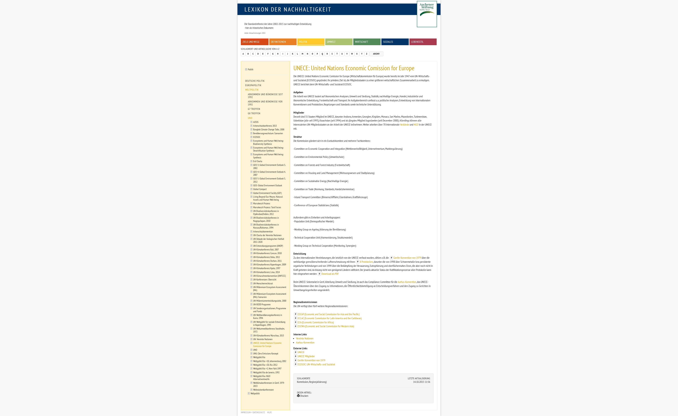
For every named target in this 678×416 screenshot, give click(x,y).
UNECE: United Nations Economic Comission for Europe (267, 344)
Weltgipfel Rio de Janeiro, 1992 (266, 372)
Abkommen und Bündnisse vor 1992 (265, 103)
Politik (303, 41)
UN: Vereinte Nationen (262, 339)
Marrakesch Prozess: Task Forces (267, 207)
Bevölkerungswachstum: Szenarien (268, 133)
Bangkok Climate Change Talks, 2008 (268, 129)
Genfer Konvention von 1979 (407, 257)
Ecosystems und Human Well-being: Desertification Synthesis (268, 149)
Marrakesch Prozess (261, 203)
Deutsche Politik (255, 80)
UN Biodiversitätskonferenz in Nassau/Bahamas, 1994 (266, 226)
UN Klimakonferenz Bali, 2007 (266, 249)
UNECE (301, 352)
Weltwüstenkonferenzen (263, 389)
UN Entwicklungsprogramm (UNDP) (268, 245)
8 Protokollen (366, 261)
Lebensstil (417, 41)
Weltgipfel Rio (259, 357)
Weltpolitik (252, 89)
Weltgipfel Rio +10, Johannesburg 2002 (269, 361)
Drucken (304, 395)
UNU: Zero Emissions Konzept (265, 353)
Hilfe (269, 412)
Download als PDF (330, 273)
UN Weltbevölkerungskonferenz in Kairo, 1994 (267, 316)
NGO (416, 124)
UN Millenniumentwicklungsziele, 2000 (269, 300)
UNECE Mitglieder (306, 356)
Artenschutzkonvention (263, 231)
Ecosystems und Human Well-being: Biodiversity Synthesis (268, 142)
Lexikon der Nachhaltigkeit (288, 9)
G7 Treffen (254, 109)
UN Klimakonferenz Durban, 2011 (267, 260)
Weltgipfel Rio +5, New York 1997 (267, 368)
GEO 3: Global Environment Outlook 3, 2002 (269, 166)
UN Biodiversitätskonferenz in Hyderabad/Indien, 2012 (266, 212)
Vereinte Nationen (304, 338)
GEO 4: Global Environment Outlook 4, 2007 (269, 173)
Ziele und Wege (251, 41)
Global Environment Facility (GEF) (267, 193)
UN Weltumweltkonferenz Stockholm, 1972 (269, 330)
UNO (250, 118)
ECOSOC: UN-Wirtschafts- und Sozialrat (316, 364)
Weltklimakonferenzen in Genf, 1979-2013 (269, 384)
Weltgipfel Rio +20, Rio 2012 (265, 364)
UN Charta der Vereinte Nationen (267, 235)
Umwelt (331, 41)
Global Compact (260, 189)
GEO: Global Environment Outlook (267, 185)
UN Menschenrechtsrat (263, 283)
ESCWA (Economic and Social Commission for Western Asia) (326, 326)
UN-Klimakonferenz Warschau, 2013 (268, 335)
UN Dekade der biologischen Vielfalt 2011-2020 (268, 240)
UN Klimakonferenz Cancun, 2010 (267, 253)
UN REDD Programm (261, 304)
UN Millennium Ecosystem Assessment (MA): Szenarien (269, 295)
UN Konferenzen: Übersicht (264, 279)
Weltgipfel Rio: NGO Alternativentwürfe (261, 377)
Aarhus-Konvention (407, 282)
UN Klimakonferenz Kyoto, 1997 (266, 268)
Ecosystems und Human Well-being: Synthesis (268, 156)
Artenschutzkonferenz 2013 (265, 125)
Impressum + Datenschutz (253, 412)
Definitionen (278, 41)
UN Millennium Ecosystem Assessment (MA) (269, 288)
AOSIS (255, 122)
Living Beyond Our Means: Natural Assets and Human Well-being (268, 198)
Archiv (376, 53)
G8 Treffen (254, 113)
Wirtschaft (361, 41)
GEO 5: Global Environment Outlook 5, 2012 (269, 180)
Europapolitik (253, 85)
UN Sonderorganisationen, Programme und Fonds (269, 310)
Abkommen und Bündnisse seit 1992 (265, 96)
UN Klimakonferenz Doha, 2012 (266, 257)
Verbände (404, 124)
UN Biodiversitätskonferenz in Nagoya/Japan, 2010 (266, 219)
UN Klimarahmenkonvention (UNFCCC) (269, 275)
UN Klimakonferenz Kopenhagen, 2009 (269, 264)
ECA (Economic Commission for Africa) (316, 322)
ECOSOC (256, 137)
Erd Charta (257, 161)
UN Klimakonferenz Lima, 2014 (266, 272)
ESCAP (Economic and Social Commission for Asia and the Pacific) (328, 314)
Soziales (388, 41)
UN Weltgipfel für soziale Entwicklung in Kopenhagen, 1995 (269, 323)
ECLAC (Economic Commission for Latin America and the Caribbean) (330, 318)
